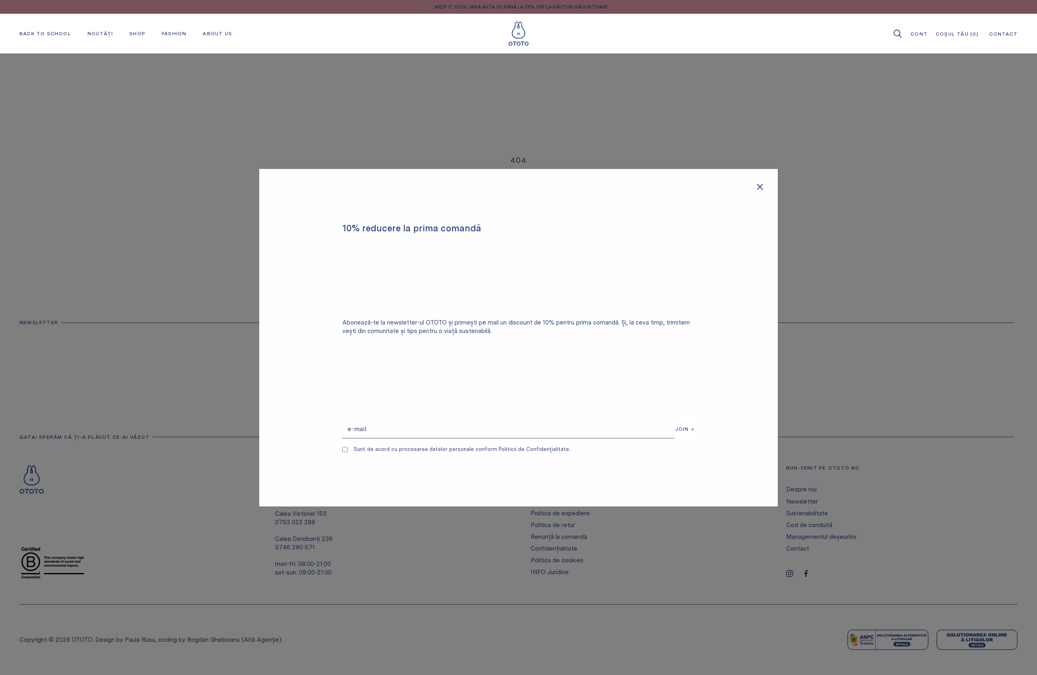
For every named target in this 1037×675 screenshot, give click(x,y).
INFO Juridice (550, 572)
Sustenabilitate (807, 513)
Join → (684, 429)
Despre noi (801, 489)
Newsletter (802, 501)
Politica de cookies (557, 560)
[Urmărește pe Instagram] (789, 573)
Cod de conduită (809, 525)
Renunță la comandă (559, 536)
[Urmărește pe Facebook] (806, 573)
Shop (137, 33)
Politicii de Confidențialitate (534, 449)
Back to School (45, 33)
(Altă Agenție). (262, 639)
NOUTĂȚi (100, 33)
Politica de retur (553, 525)
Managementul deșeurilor (821, 536)
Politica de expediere (560, 513)
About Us (217, 33)
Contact (797, 548)
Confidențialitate (554, 548)
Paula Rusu (140, 639)
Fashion (174, 33)
